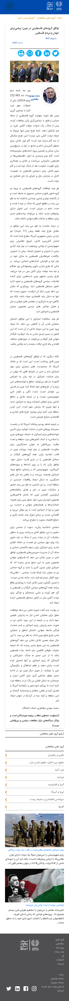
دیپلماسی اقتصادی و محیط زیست (47, 799)
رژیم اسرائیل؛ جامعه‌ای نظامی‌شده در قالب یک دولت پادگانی (36, 850)
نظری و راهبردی (56, 755)
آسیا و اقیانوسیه (56, 785)
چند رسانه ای (59, 954)
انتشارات (60, 960)
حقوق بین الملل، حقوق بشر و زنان (47, 762)
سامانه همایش (57, 979)
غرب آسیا (59, 770)
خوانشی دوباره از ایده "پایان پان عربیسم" (45, 905)
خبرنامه (60, 964)
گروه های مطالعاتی (59, 942)
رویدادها (60, 948)
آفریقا (61, 807)
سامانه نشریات (57, 983)
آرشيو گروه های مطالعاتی (52, 734)
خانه (60, 18)
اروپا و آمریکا (57, 792)
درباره (61, 975)
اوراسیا (60, 777)
